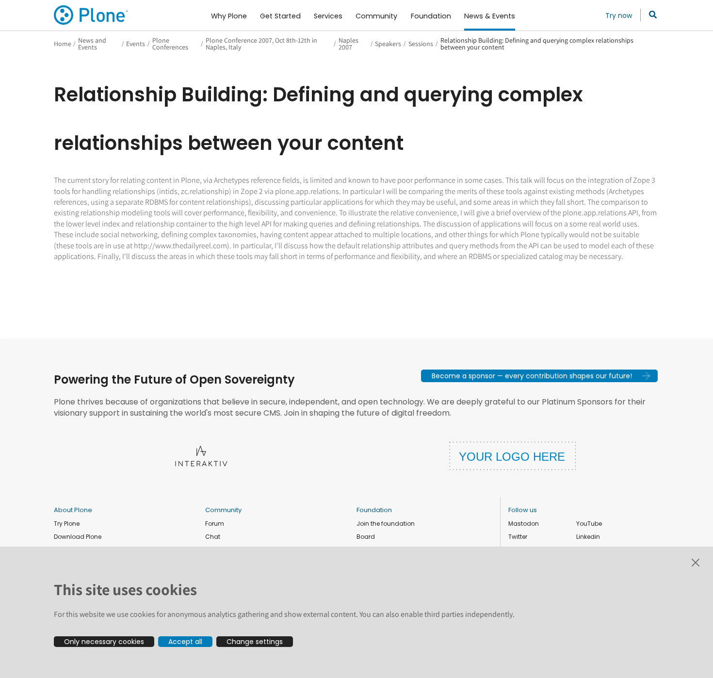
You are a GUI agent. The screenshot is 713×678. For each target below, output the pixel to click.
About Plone (73, 510)
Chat (212, 537)
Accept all (185, 641)
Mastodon (523, 523)
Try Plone (67, 523)
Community (223, 510)
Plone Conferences (170, 43)
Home (62, 43)
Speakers (388, 43)
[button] (539, 376)
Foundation (374, 510)
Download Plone (77, 537)
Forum (214, 523)
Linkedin (588, 537)
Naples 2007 (348, 43)
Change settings (255, 641)
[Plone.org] (92, 15)
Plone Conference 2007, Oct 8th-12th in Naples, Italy (261, 43)
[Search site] (650, 15)
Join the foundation (385, 523)
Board (365, 537)
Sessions (420, 43)
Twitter (517, 537)
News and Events (92, 43)
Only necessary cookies (104, 641)
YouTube (589, 523)
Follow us (522, 510)
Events (135, 43)
